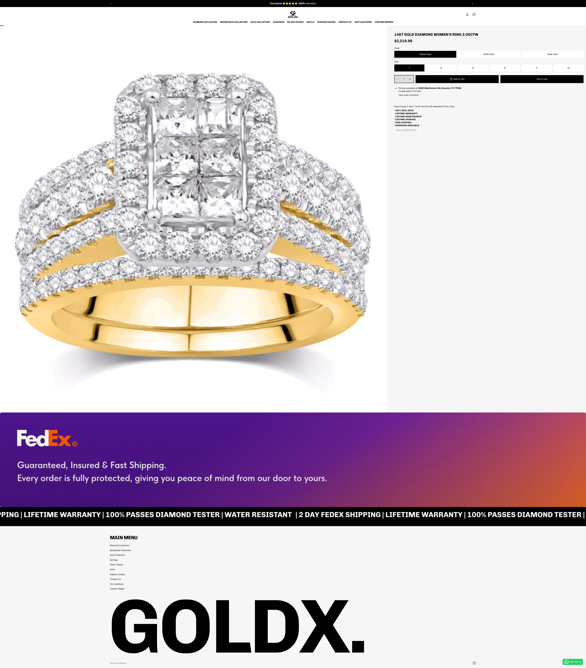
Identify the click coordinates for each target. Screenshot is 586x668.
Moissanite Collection (120, 550)
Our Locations (116, 584)
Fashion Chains (117, 574)
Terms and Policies (118, 663)
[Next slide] (472, 3)
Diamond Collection (119, 545)
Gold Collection (117, 555)
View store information (409, 95)
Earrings (114, 559)
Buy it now (542, 79)
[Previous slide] (111, 3)
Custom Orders (117, 588)
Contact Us (115, 579)
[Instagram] (474, 663)
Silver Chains (116, 564)
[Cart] (474, 14)
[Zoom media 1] (193, 218)
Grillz (112, 569)
